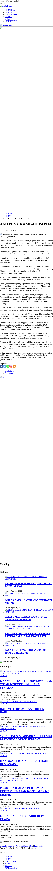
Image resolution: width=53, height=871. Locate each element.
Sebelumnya (10, 373)
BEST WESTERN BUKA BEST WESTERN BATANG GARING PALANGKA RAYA (27, 635)
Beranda (3, 846)
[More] (14, 366)
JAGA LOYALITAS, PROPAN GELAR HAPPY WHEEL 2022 (25, 651)
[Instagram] (10, 366)
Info (41, 846)
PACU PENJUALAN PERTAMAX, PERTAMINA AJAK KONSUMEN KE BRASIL (24, 791)
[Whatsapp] (7, 366)
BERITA (8, 12)
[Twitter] (4, 366)
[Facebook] (1, 366)
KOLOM (8, 19)
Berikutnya (9, 371)
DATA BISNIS (11, 14)
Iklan (36, 846)
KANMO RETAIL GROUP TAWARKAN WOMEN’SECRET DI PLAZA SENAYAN (26, 684)
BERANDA (10, 10)
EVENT (8, 17)
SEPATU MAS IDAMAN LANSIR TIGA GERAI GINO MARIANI (26, 618)
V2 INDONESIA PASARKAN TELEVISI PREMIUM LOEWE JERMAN (26, 737)
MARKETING (11, 21)
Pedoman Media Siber (24, 846)
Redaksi (11, 846)
